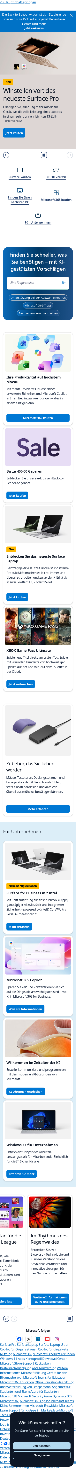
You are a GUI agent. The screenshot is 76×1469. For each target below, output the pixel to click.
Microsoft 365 (22, 1354)
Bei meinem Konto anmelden (38, 313)
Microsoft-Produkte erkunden (54, 1354)
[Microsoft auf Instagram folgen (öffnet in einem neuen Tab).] (57, 1339)
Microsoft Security (30, 1396)
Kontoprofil (34, 1359)
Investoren (7, 1434)
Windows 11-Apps (12, 1359)
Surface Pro (8, 1344)
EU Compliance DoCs (44, 1467)
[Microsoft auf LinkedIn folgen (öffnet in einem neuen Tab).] (38, 1339)
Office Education (46, 1382)
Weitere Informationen (25, 1009)
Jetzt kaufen (14, 133)
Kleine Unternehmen (14, 1405)
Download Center (54, 1359)
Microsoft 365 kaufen (38, 418)
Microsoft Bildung (33, 1373)
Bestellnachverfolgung (15, 1368)
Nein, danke (42, 1455)
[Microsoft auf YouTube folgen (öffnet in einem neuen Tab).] (47, 1339)
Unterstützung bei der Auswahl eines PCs (38, 297)
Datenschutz (9, 1457)
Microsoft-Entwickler (44, 1405)
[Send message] (63, 282)
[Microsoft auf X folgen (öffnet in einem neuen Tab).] (29, 1339)
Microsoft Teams (62, 1401)
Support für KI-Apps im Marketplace (34, 1410)
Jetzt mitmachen (21, 684)
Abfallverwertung (44, 1368)
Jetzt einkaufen (34, 28)
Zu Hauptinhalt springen (18, 2)
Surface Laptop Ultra (53, 1344)
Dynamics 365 (62, 1396)
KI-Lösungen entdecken (25, 1091)
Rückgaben (43, 1363)
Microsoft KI (8, 1396)
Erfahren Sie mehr (21, 1174)
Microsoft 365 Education (17, 1382)
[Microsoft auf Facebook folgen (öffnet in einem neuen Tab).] (19, 1339)
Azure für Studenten (44, 1391)
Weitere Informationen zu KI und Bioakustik (50, 1299)
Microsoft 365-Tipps (38, 305)
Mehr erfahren (37, 809)
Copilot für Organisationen (18, 1349)
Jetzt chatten (41, 1445)
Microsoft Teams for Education (44, 1377)
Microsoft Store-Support (17, 1363)
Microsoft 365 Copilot (35, 1401)
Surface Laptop (27, 1344)
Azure (48, 1396)
